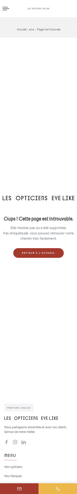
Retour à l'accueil (38, 253)
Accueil (22, 29)
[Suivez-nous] (6, 442)
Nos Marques (13, 476)
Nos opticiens (13, 467)
